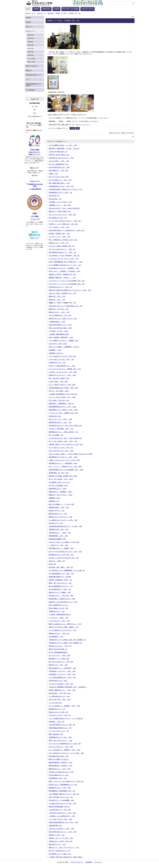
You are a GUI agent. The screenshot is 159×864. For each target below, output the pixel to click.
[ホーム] (68, 3)
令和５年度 (30, 45)
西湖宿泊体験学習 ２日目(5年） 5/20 (60, 762)
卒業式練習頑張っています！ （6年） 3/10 (61, 186)
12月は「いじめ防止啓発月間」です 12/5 (62, 366)
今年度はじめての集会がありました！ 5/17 (61, 772)
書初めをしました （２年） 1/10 (59, 312)
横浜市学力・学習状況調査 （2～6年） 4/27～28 (64, 148)
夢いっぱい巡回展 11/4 (56, 435)
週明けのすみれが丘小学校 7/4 (58, 649)
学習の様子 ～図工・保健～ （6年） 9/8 (61, 567)
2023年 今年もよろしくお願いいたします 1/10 (63, 318)
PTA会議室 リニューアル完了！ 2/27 (60, 202)
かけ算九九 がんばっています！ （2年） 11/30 (63, 372)
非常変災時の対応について (33, 75)
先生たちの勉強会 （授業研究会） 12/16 (61, 337)
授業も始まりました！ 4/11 (57, 844)
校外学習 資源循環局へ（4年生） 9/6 (60, 580)
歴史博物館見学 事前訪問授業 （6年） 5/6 (62, 791)
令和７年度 (30, 38)
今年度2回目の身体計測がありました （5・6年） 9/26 (65, 526)
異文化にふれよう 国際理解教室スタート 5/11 (63, 784)
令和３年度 (30, 52)
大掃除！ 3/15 (53, 173)
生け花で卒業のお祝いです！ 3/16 (59, 167)
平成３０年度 (31, 62)
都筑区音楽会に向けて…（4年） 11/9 (60, 422)
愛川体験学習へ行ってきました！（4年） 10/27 (63, 457)
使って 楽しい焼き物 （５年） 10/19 (61, 479)
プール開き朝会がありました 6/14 (59, 696)
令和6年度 (30, 41)
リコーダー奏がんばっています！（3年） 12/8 (62, 356)
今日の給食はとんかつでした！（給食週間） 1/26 (63, 268)
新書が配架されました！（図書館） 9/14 (61, 548)
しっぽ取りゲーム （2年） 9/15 (58, 545)
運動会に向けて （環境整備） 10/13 (60, 491)
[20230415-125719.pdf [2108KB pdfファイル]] (39, 219)
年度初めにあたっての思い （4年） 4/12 (60, 841)
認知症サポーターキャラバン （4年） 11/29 (62, 375)
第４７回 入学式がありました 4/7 (59, 850)
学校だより (29, 26)
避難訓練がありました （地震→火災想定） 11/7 (63, 432)
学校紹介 (36, 9)
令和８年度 (30, 35)
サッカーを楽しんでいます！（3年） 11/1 (61, 447)
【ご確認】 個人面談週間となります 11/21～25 (63, 394)
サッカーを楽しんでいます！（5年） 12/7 (61, 359)
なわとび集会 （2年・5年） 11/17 (59, 400)
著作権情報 (88, 862)
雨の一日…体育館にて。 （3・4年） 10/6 (61, 504)
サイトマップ (98, 862)
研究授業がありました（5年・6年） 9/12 (61, 554)
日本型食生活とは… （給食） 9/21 (60, 532)
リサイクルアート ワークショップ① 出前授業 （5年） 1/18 (66, 284)
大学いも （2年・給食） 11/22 (59, 391)
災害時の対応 (46, 9)
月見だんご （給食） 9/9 (57, 561)
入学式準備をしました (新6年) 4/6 (60, 854)
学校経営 (56, 9)
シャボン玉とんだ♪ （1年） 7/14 (59, 621)
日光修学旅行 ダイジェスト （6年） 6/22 (62, 674)
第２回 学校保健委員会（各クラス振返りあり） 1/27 (65, 262)
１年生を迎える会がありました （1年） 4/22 (62, 813)
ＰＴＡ (28, 79)
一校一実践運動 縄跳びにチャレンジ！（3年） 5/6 (64, 794)
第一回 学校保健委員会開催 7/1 (58, 652)
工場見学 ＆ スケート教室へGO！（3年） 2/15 (63, 224)
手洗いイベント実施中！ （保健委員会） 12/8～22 (64, 347)
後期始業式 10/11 (55, 498)
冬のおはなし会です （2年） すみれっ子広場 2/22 (64, 208)
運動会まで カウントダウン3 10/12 (60, 495)
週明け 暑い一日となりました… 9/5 (60, 583)
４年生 (72, 128)
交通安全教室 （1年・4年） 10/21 (59, 473)
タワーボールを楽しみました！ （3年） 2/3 (62, 249)
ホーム (28, 9)
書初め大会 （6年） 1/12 (57, 299)
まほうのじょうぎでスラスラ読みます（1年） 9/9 (63, 558)
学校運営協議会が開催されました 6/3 (60, 728)
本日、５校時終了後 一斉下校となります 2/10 (63, 240)
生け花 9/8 (52, 564)
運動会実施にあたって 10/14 (57, 488)
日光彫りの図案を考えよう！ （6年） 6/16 (62, 690)
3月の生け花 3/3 (54, 195)
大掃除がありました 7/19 (56, 611)
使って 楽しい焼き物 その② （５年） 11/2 (63, 441)
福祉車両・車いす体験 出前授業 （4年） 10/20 (63, 476)
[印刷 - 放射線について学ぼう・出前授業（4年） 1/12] (133, 16)
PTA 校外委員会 (30, 90)
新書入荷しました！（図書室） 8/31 (60, 592)
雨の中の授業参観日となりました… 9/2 (61, 586)
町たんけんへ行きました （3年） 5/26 (61, 746)
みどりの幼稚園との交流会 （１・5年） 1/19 (63, 145)
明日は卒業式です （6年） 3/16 (58, 170)
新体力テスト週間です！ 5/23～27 (59, 759)
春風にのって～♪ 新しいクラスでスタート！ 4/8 (63, 847)
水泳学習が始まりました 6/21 (58, 680)
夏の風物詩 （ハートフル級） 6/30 (59, 658)
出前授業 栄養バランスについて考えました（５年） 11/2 (66, 444)
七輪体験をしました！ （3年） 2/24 (60, 205)
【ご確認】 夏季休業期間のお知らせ (60, 614)
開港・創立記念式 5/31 (56, 734)
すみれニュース (41, 13)
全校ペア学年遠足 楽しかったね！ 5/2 (61, 797)
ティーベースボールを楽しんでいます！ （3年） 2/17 (65, 221)
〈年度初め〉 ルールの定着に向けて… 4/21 (62, 816)
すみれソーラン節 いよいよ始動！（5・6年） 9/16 (64, 542)
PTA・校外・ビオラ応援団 (70, 9)
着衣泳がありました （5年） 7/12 (59, 633)
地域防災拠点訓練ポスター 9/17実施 (60, 576)
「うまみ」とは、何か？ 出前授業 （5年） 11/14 (63, 413)
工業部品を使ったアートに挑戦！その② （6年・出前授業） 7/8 (67, 639)
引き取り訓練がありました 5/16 (58, 775)
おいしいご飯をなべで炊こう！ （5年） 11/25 (62, 384)
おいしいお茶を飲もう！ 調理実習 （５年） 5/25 (64, 706)
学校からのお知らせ (31, 66)
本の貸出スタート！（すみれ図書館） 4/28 (61, 800)
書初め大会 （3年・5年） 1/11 (58, 309)
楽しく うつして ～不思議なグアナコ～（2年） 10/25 (65, 466)
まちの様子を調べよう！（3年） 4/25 (60, 809)
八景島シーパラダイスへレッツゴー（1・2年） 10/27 (64, 460)
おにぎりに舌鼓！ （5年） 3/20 (59, 161)
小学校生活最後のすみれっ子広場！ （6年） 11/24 (63, 388)
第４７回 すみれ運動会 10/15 (58, 485)
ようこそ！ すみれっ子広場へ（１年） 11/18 (62, 397)
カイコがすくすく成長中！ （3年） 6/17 (61, 684)
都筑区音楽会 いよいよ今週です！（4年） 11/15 (63, 410)
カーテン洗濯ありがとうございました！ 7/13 (62, 630)
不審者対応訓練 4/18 (55, 825)
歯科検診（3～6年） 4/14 (57, 835)
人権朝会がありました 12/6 (57, 362)
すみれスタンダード (87, 9)
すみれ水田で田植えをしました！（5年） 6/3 (62, 724)
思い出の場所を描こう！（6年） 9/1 (60, 589)
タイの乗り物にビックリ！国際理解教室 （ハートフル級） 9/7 (67, 570)
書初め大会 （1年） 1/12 (57, 296)
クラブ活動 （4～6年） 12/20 (58, 331)
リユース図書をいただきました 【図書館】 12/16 (63, 340)
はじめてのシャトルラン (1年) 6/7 (59, 715)
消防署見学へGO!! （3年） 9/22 (58, 529)
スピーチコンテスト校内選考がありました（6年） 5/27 (65, 743)
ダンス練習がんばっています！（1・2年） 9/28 (63, 520)
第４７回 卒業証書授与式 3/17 (58, 164)
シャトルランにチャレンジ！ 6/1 (59, 731)
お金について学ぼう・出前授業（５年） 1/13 (62, 293)
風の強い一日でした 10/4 (56, 510)
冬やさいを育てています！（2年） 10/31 (61, 451)
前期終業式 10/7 (54, 501)
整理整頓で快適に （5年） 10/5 (59, 507)
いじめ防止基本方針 (34, 189)
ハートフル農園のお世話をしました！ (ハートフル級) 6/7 (66, 718)
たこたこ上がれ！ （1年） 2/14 (59, 227)
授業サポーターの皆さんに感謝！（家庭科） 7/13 (63, 627)
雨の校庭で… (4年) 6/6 (56, 721)
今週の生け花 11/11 (55, 416)
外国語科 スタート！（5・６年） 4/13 (61, 838)
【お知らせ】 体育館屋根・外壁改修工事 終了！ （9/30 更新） (68, 687)
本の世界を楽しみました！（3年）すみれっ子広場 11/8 (65, 425)
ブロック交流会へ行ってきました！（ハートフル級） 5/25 (66, 753)
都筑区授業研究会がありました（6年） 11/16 (62, 406)
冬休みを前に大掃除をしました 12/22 (60, 325)
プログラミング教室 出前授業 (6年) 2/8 (61, 246)
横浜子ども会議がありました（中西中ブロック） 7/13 (65, 624)
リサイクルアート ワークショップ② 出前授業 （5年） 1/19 (66, 280)
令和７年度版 (35, 149)
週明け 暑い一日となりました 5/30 (60, 740)
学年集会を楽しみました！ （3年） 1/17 (60, 287)
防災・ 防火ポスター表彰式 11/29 (59, 378)
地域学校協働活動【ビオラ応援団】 (33, 84)
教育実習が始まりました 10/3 (58, 513)
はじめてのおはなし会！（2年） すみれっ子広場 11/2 (65, 438)
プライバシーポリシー (76, 862)
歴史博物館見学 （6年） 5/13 (58, 778)
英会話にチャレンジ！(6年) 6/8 (58, 712)
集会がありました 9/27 (56, 523)
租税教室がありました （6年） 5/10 (60, 787)
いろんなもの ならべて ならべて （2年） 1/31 (63, 258)
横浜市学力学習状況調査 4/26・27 (59, 806)
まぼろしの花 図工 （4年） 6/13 (59, 699)
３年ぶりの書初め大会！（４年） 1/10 (60, 315)
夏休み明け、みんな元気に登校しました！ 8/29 (63, 602)
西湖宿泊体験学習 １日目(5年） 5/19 (60, 765)
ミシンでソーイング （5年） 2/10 (59, 236)
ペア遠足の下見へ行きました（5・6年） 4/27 (62, 803)
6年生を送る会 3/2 (55, 199)
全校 (77, 128)
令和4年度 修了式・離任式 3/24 (59, 154)
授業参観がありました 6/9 (57, 709)
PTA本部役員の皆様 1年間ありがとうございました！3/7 (65, 189)
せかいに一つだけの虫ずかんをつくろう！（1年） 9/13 (65, 551)
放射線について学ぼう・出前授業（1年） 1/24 (62, 274)
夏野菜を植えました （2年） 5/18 (59, 769)
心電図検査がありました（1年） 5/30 (60, 737)
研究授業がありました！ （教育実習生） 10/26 (63, 463)
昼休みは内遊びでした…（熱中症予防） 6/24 (62, 668)
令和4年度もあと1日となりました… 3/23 (61, 158)
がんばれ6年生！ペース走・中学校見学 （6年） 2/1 (64, 255)
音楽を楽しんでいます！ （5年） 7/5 (60, 646)
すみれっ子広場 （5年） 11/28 (58, 381)
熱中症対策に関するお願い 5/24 (58, 756)
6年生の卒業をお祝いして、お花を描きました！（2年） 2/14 (66, 230)
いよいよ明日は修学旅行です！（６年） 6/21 (62, 677)
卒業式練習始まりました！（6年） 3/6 (60, 192)
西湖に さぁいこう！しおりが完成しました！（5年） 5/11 (66, 781)
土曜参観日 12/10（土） (56, 353)
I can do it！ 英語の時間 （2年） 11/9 (61, 428)
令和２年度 (30, 55)
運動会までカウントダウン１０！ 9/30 (60, 517)
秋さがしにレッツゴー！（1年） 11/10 (60, 419)
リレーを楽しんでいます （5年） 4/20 (60, 819)
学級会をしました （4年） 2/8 (58, 243)
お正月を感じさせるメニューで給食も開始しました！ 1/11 (66, 306)
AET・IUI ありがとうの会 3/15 (58, 176)
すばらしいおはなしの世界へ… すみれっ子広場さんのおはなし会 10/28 (70, 454)
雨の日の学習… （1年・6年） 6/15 (59, 693)
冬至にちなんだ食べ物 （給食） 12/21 (60, 328)
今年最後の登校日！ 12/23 (57, 321)
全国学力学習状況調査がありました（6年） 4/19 (63, 822)
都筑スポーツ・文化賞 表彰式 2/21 (60, 211)
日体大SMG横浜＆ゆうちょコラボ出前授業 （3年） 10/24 (66, 469)
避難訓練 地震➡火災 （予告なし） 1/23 (62, 277)
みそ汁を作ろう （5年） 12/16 (58, 343)
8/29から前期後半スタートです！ (59, 605)
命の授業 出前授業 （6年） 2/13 (59, 233)
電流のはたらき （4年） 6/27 (58, 665)
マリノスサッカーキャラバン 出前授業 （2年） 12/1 (65, 369)
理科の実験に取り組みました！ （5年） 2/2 (62, 252)
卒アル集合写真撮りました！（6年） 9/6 (62, 573)
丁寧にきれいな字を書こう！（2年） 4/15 (61, 828)
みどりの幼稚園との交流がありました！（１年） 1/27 (65, 265)
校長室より (29, 70)
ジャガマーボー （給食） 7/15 (58, 617)
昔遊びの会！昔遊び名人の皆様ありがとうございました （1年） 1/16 (70, 290)
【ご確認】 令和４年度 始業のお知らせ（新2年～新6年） (66, 857)
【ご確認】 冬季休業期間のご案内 (59, 334)
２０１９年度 (31, 58)
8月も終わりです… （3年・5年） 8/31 (61, 595)
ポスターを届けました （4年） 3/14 (60, 180)
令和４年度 (51, 13)
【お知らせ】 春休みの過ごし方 (58, 151)
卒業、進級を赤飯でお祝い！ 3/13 (59, 183)
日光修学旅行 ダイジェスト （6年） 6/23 (62, 671)
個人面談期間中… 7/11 (56, 636)
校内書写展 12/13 (55, 350)
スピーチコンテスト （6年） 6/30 (59, 655)
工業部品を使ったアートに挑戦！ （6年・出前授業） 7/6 (65, 643)
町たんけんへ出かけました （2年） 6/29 (61, 661)
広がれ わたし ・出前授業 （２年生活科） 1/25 (64, 271)
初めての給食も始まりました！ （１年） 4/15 (62, 831)
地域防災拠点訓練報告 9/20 (57, 539)
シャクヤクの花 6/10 (55, 702)
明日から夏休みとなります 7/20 (58, 608)
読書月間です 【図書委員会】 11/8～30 (61, 403)
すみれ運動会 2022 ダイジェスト (60, 482)
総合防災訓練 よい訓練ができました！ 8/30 (62, 598)
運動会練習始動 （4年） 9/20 (58, 536)
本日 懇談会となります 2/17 (58, 217)
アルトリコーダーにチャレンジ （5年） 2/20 (62, 214)
